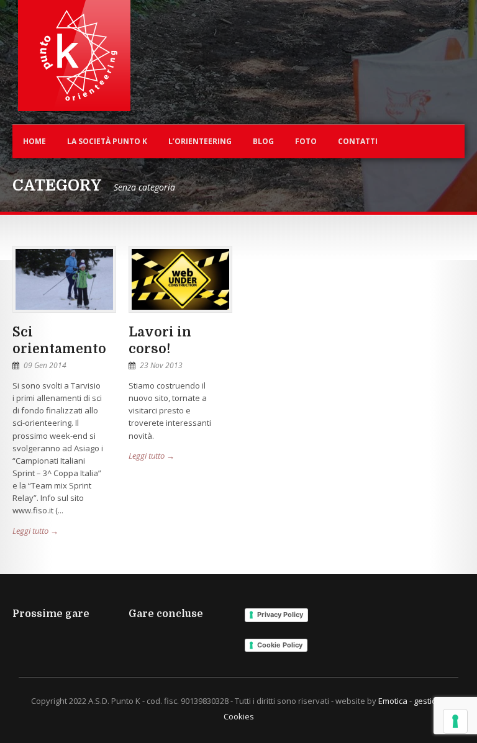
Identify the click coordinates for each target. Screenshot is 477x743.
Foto (306, 141)
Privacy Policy (280, 614)
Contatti (358, 141)
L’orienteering (200, 141)
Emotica (392, 700)
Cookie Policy (279, 645)
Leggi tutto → (35, 530)
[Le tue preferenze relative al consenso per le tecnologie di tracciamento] (455, 721)
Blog (263, 141)
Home (34, 141)
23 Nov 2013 (161, 365)
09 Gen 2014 (45, 365)
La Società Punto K (107, 141)
